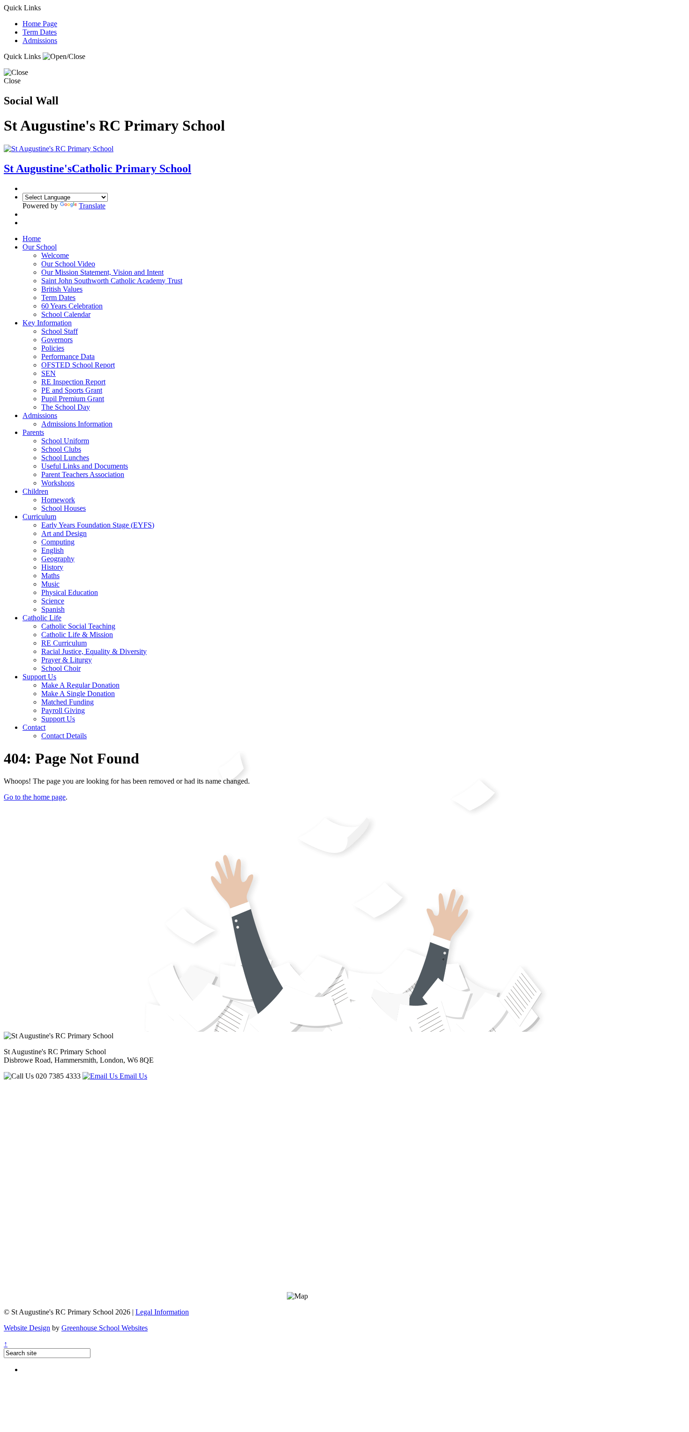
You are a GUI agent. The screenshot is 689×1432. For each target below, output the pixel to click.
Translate (92, 206)
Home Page (39, 24)
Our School (39, 247)
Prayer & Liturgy (66, 660)
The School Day (65, 407)
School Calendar (65, 314)
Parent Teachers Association (82, 474)
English (52, 550)
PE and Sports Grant (71, 390)
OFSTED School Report (78, 365)
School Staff (59, 331)
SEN (48, 373)
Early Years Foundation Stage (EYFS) (97, 525)
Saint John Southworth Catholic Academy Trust (111, 281)
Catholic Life (41, 618)
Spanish (53, 609)
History (52, 567)
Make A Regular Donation (80, 685)
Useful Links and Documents (84, 466)
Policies (52, 348)
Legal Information (162, 1312)
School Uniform (65, 441)
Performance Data (68, 356)
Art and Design (64, 533)
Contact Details (64, 736)
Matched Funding (67, 702)
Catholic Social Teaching (78, 626)
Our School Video (68, 264)
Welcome (55, 255)
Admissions (39, 40)
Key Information (47, 323)
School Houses (63, 508)
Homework (58, 500)
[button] (64, 56)
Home (31, 238)
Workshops (58, 483)
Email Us (132, 1076)
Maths (50, 576)
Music (50, 584)
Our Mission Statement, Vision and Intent (102, 272)
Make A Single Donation (78, 694)
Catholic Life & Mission (77, 635)
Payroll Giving (63, 710)
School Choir (61, 668)
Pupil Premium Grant (72, 399)
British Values (61, 289)
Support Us (39, 677)
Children (35, 491)
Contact (33, 727)
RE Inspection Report (73, 382)
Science (52, 601)
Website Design (27, 1328)
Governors (57, 340)
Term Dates (39, 32)
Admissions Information (76, 424)
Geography (58, 559)
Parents (33, 432)
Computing (58, 542)
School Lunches (65, 458)
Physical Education (69, 592)
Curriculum (39, 517)
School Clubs (61, 449)
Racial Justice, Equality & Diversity (94, 651)
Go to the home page (35, 797)
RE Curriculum (64, 643)
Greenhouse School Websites (104, 1328)
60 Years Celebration (72, 306)
